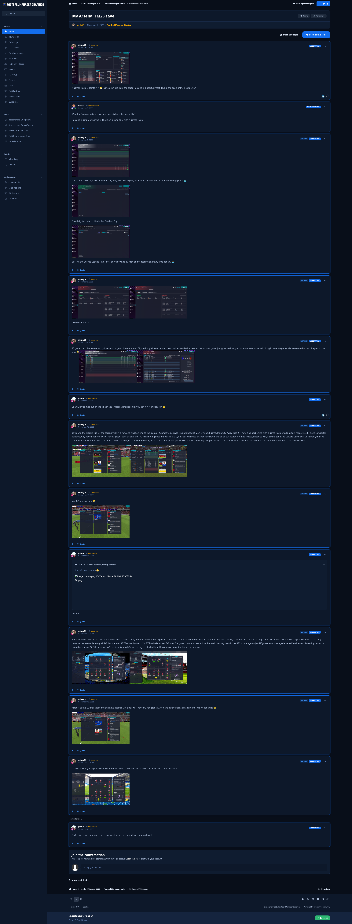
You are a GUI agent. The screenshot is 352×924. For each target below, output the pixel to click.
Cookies (86, 907)
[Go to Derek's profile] (73, 106)
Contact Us (75, 907)
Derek (81, 105)
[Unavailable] (101, 53)
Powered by (317, 907)
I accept (324, 918)
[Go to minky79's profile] (73, 25)
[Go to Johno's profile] (73, 399)
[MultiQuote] (72, 96)
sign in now (132, 858)
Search (12, 13)
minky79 (82, 45)
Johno (81, 398)
